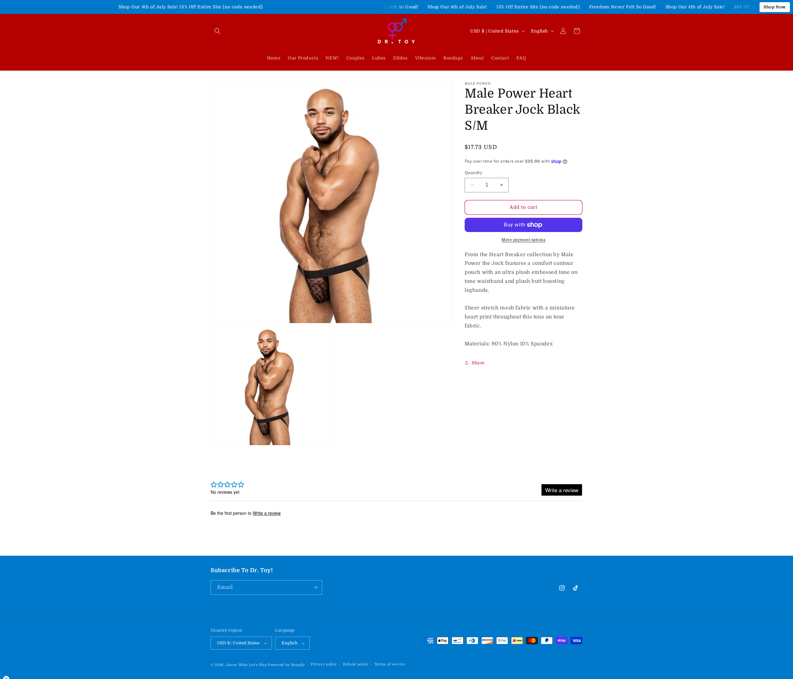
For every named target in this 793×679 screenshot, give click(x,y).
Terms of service (390, 664)
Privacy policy (324, 664)
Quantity (473, 172)
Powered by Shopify (286, 665)
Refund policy (355, 664)
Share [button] (478, 362)
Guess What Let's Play (246, 665)
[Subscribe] (315, 587)
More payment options (523, 240)
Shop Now (775, 7)
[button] (217, 31)
